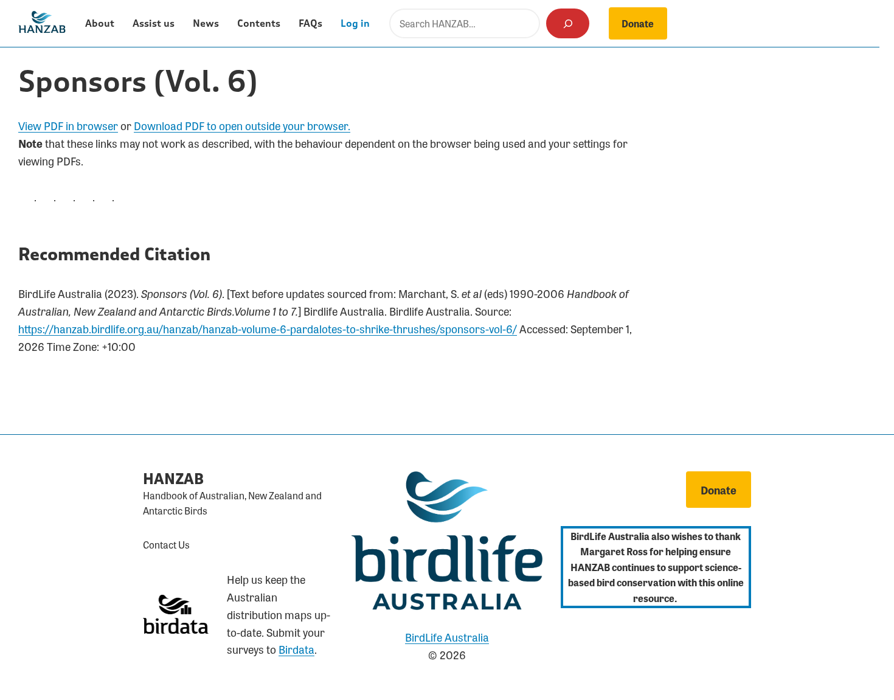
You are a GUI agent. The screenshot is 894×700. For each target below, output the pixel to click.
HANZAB (173, 479)
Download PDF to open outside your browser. (242, 125)
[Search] (567, 23)
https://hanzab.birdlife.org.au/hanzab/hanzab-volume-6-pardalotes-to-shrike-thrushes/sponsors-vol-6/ (267, 328)
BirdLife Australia (447, 637)
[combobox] (464, 23)
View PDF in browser (68, 125)
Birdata (296, 649)
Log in (355, 23)
